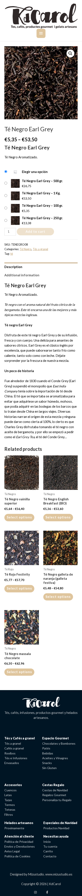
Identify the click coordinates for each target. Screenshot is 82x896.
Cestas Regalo (53, 785)
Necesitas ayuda (55, 836)
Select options (19, 517)
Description (13, 267)
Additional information (21, 275)
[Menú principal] (41, 33)
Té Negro (25, 249)
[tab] (41, 267)
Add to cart (35, 231)
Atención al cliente (19, 836)
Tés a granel (40, 249)
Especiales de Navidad (60, 823)
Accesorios (13, 785)
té (11, 253)
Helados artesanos (18, 823)
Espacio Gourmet (55, 738)
